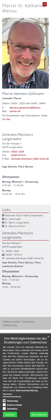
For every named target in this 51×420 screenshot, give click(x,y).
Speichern (10, 414)
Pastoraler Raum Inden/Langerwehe (24, 215)
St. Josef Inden (13, 219)
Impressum (28, 321)
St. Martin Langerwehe (17, 222)
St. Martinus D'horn (15, 226)
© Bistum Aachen (11, 321)
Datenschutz (10, 325)
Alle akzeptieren (39, 414)
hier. (8, 119)
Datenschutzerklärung (27, 390)
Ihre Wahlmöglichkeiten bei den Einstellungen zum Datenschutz (25, 340)
